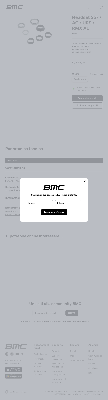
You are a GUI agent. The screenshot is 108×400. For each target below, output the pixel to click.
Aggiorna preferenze (54, 212)
